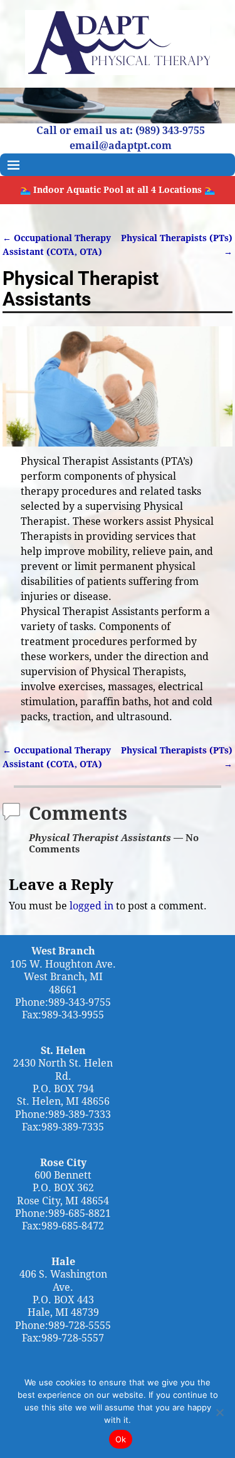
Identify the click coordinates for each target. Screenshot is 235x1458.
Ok (121, 1439)
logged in (91, 906)
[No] (219, 1412)
